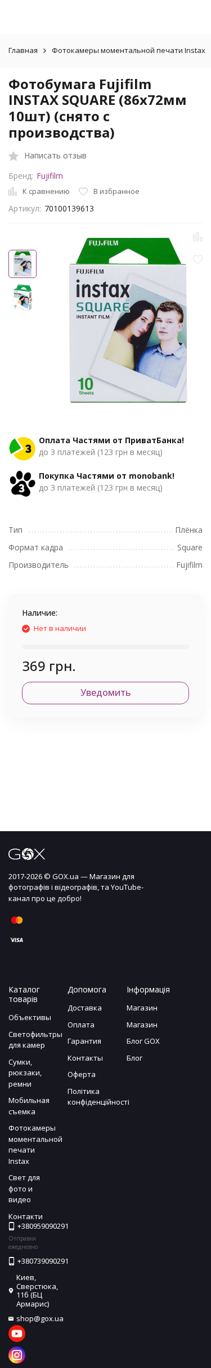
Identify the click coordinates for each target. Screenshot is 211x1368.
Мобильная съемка (29, 1106)
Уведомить (105, 692)
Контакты (85, 1058)
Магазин (142, 1008)
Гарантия (84, 1041)
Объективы (29, 1017)
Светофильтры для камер (35, 1040)
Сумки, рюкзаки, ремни (25, 1073)
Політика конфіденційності (98, 1096)
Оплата (81, 1025)
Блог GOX (143, 1041)
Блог (134, 1058)
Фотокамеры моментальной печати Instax (128, 50)
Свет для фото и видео (24, 1188)
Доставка (85, 1008)
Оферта (82, 1074)
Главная (23, 50)
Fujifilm (50, 175)
